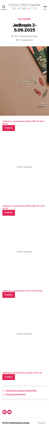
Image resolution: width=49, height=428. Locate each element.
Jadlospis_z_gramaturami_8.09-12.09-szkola (22, 291)
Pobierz (9, 128)
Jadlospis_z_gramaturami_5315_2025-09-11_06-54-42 (23, 207)
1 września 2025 (26, 40)
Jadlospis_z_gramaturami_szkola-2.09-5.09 (22, 373)
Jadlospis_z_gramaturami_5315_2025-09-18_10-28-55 (23, 122)
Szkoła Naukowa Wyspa (19, 423)
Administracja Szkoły (29, 36)
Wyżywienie (24, 19)
